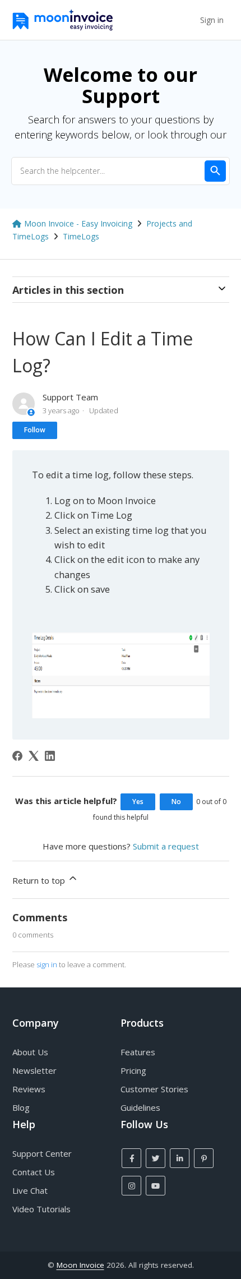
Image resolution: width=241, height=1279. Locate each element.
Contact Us (33, 1172)
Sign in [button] (212, 20)
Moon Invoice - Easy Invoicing (78, 223)
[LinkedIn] (50, 756)
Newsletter (34, 1070)
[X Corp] (34, 756)
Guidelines (140, 1107)
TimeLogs (81, 236)
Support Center (42, 1153)
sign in (46, 964)
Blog (21, 1107)
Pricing (133, 1070)
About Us (30, 1052)
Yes (137, 801)
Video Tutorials (41, 1209)
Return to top (39, 880)
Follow (34, 430)
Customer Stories (154, 1089)
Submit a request (166, 846)
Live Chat (30, 1190)
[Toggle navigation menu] (186, 20)
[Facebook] (17, 756)
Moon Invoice (80, 1265)
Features (138, 1052)
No (176, 801)
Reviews (28, 1089)
